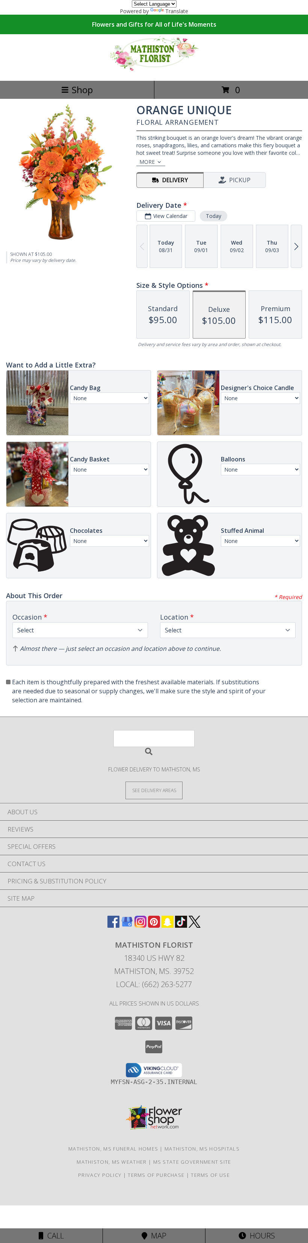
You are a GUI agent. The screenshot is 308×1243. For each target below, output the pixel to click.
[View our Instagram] (140, 925)
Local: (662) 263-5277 (154, 984)
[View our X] (195, 925)
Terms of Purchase (156, 1175)
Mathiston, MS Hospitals (202, 1148)
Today (213, 215)
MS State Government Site (192, 1161)
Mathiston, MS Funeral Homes (113, 1148)
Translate (176, 11)
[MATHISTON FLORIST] (154, 69)
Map (156, 1236)
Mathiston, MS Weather (111, 1161)
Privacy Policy (99, 1175)
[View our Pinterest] (154, 925)
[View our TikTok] (181, 925)
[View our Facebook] (113, 925)
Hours (260, 1236)
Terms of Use (210, 1175)
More (147, 161)
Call (54, 1236)
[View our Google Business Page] (127, 925)
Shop (82, 89)
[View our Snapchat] (168, 925)
